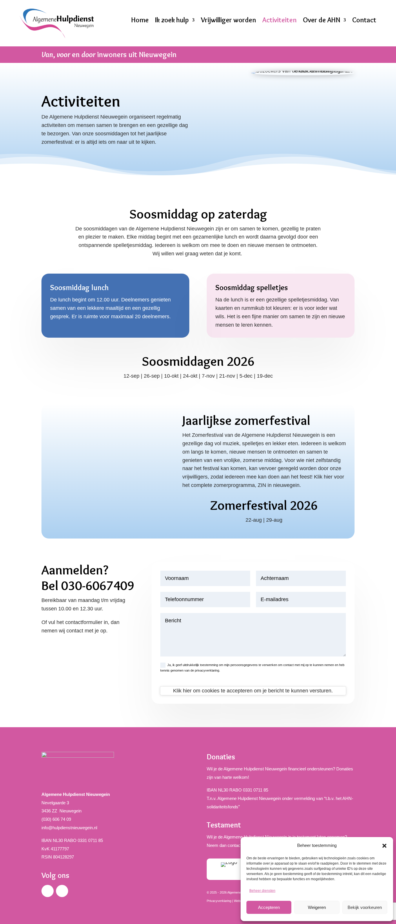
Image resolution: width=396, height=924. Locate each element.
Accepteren (269, 907)
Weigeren (317, 907)
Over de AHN (321, 20)
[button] (384, 846)
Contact (364, 20)
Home (140, 20)
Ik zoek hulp (172, 20)
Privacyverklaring (219, 901)
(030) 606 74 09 (56, 819)
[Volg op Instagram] (62, 891)
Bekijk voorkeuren (365, 907)
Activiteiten (279, 20)
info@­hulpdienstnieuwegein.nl (69, 827)
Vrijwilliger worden (228, 20)
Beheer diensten (262, 891)
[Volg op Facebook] (47, 891)
